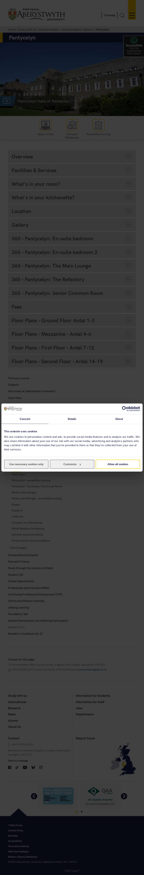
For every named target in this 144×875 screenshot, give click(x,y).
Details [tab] (72, 418)
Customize (70, 464)
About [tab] (119, 418)
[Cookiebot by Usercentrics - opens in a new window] (124, 408)
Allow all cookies (117, 464)
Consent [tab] (25, 418)
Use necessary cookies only (26, 464)
